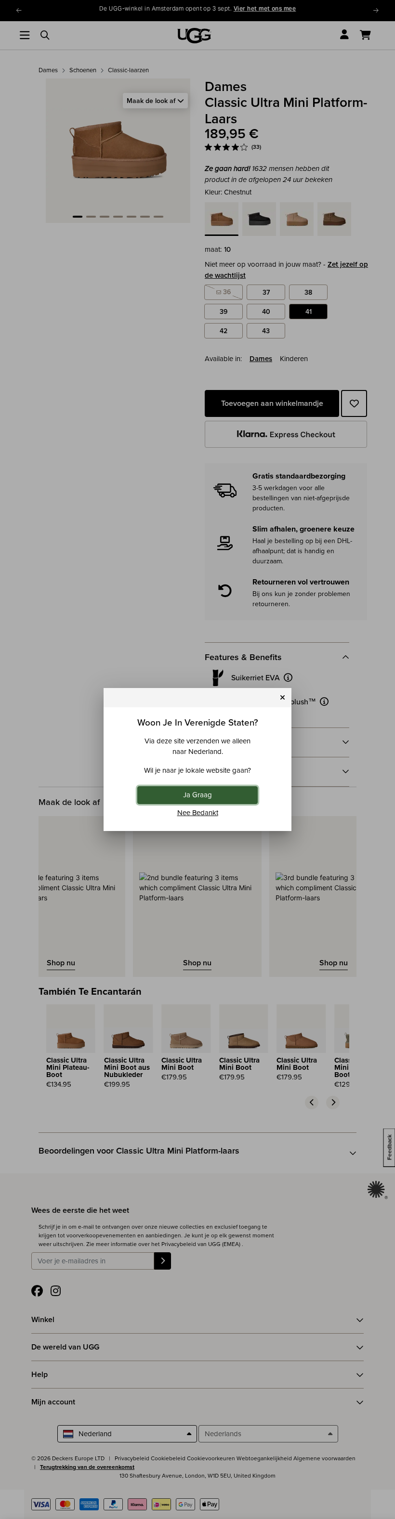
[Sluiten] (282, 698)
